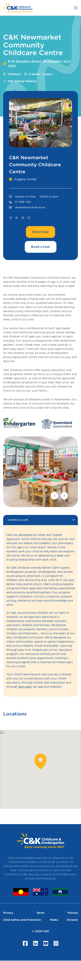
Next (64, 495)
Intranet (72, 919)
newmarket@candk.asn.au (30, 207)
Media (54, 919)
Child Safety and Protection (22, 919)
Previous (54, 495)
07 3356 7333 (23, 201)
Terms (40, 912)
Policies (72, 912)
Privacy (8, 912)
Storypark (25, 686)
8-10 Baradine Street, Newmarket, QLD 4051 (39, 64)
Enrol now (40, 232)
